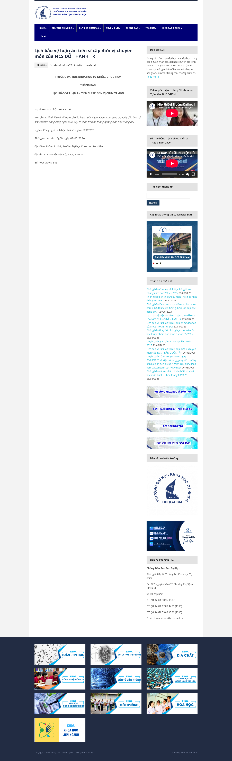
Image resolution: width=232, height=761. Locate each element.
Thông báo (133, 28)
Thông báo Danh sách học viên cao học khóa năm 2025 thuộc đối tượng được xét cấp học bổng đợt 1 (171, 308)
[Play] (151, 174)
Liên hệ (43, 36)
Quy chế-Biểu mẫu (90, 28)
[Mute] (187, 174)
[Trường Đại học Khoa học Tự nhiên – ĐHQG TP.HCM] (61, 12)
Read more (153, 76)
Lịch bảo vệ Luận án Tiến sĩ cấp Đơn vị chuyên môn (74, 65)
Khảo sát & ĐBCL (172, 28)
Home (43, 28)
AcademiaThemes (189, 752)
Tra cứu (151, 28)
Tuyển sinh (113, 28)
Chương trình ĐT (63, 28)
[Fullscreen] (193, 174)
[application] (172, 163)
